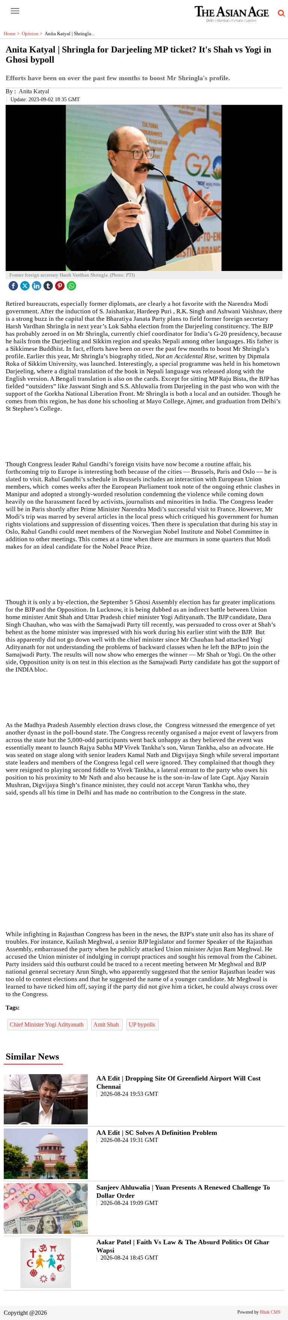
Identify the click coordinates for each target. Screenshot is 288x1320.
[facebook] (14, 284)
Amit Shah (106, 1024)
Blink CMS (270, 1312)
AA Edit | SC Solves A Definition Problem (156, 1132)
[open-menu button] (15, 11)
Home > (13, 33)
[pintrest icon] (60, 284)
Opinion (33, 33)
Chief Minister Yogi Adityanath (47, 1024)
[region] (144, 574)
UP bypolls (142, 1024)
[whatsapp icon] (72, 284)
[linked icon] (37, 284)
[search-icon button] (280, 13)
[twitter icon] (26, 284)
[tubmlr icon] (49, 284)
